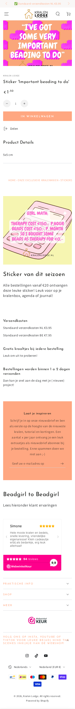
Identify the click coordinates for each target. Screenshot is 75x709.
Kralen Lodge (11, 75)
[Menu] (6, 13)
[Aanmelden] (63, 463)
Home (12, 180)
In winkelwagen (37, 116)
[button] (57, 13)
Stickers (66, 180)
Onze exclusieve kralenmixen (38, 180)
